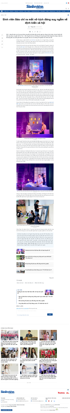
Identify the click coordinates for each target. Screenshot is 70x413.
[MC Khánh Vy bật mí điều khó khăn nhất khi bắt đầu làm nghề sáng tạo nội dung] (29, 369)
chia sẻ (30, 32)
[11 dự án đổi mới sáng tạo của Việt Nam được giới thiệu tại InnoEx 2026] (9, 352)
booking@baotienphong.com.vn (23, 401)
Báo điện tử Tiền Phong (35, 7)
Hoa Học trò (46, 3)
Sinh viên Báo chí (21, 85)
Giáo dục (16, 11)
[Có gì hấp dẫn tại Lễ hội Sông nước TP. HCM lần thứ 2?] (20, 270)
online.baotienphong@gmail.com (37, 401)
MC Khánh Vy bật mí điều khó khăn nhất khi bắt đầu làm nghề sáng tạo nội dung (28, 376)
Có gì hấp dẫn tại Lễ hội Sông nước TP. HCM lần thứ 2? (38, 270)
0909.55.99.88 (20, 399)
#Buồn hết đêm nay (39, 282)
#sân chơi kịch (20, 282)
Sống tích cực (52, 11)
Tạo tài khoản (25, 308)
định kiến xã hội (48, 52)
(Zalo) (24, 399)
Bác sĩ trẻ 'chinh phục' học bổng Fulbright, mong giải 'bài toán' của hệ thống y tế (28, 343)
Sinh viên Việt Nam (7, 392)
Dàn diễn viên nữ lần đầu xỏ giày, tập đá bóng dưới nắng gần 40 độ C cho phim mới (48, 360)
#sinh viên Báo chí (29, 282)
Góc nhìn (21, 11)
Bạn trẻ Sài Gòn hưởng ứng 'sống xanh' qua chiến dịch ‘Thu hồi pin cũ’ (38, 257)
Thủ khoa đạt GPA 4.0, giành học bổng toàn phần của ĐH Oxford (28, 360)
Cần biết (63, 11)
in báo (37, 32)
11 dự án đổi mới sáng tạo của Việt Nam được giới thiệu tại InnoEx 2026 (9, 360)
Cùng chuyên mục (7, 328)
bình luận (40, 32)
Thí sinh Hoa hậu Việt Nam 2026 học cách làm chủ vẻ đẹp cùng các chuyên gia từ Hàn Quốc (47, 344)
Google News (68, 15)
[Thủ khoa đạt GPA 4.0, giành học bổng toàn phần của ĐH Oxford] (29, 352)
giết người (23, 46)
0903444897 (34, 399)
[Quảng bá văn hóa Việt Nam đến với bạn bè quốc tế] (20, 251)
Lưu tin (2, 41)
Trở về (2, 47)
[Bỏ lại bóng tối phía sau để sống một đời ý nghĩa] (20, 264)
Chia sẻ (2, 38)
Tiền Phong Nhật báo (38, 3)
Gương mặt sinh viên (35, 11)
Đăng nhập (18, 308)
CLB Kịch (33, 40)
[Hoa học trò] (67, 393)
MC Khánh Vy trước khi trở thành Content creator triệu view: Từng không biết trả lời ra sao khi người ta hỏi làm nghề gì (9, 377)
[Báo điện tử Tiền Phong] (61, 393)
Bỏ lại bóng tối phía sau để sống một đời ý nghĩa (37, 263)
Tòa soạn (3, 398)
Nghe (2, 35)
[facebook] (66, 3)
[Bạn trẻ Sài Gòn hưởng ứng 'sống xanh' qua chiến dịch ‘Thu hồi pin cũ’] (20, 257)
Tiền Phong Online (29, 3)
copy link (35, 32)
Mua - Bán (58, 11)
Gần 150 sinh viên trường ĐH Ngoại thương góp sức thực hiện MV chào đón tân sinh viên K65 (9, 344)
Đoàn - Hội (6, 11)
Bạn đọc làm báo (7, 410)
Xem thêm (68, 11)
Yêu (25, 11)
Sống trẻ (11, 11)
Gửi (50, 314)
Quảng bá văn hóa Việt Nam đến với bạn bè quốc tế (37, 250)
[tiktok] (52, 401)
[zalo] (55, 401)
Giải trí (29, 11)
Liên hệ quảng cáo (20, 398)
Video (47, 11)
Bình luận (2, 44)
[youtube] (68, 3)
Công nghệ (43, 11)
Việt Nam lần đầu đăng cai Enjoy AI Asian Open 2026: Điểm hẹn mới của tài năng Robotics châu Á (47, 377)
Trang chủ (2, 11)
